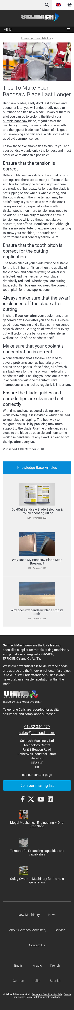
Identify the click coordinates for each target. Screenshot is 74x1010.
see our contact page (37, 775)
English (58, 5)
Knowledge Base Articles (36, 38)
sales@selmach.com (37, 732)
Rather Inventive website (47, 997)
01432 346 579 (37, 726)
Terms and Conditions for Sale (47, 994)
